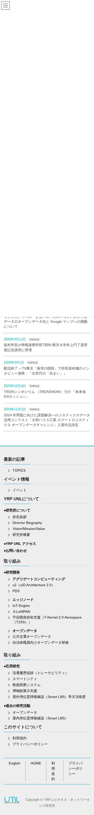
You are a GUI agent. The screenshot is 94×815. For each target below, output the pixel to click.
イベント (20, 490)
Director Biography (27, 523)
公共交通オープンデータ (32, 636)
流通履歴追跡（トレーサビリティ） (41, 673)
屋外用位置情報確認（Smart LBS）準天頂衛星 (49, 697)
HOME (36, 763)
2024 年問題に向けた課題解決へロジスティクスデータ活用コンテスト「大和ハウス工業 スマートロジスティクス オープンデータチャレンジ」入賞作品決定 (47, 420)
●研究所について (17, 510)
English (14, 763)
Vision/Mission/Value (29, 529)
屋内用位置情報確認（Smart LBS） (40, 718)
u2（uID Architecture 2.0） (34, 585)
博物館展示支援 (25, 691)
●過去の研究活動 (17, 706)
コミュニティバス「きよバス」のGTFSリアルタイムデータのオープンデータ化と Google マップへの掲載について (45, 321)
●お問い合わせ (15, 551)
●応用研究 (12, 666)
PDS (16, 591)
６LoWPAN (21, 612)
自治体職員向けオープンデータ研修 (41, 642)
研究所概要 (21, 535)
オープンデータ (25, 712)
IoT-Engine (21, 606)
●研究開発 (12, 572)
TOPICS (34, 339)
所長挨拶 (20, 517)
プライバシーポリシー (30, 744)
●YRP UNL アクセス (20, 544)
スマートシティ (25, 679)
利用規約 (20, 738)
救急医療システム (27, 685)
